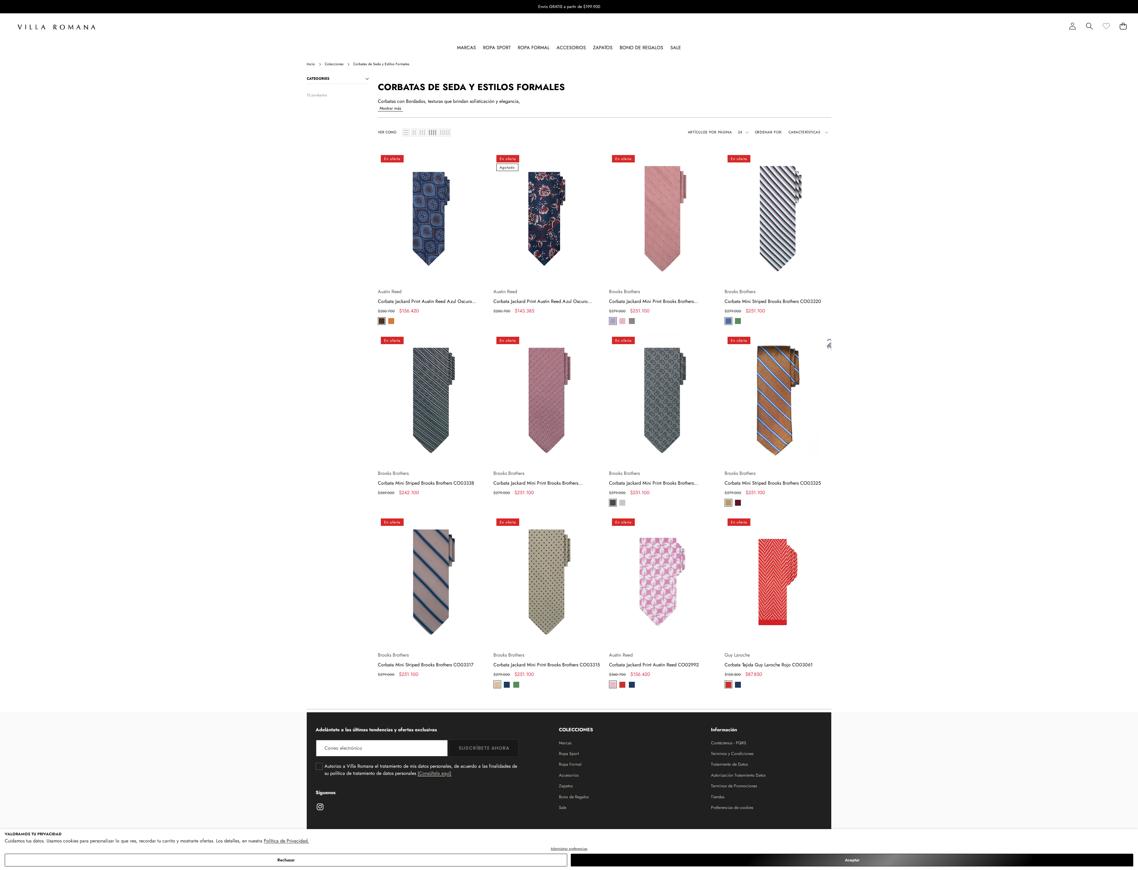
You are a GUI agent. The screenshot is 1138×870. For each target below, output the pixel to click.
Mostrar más (390, 108)
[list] (406, 132)
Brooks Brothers (624, 291)
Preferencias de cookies (732, 807)
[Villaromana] (56, 27)
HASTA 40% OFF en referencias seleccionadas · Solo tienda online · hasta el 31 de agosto (569, 6)
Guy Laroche (737, 655)
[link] (1106, 26)
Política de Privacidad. (286, 840)
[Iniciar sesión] (1072, 26)
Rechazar (286, 860)
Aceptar (852, 860)
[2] (414, 132)
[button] (1115, 7)
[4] (432, 132)
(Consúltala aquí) (434, 773)
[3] (422, 132)
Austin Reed (390, 291)
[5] (445, 132)
